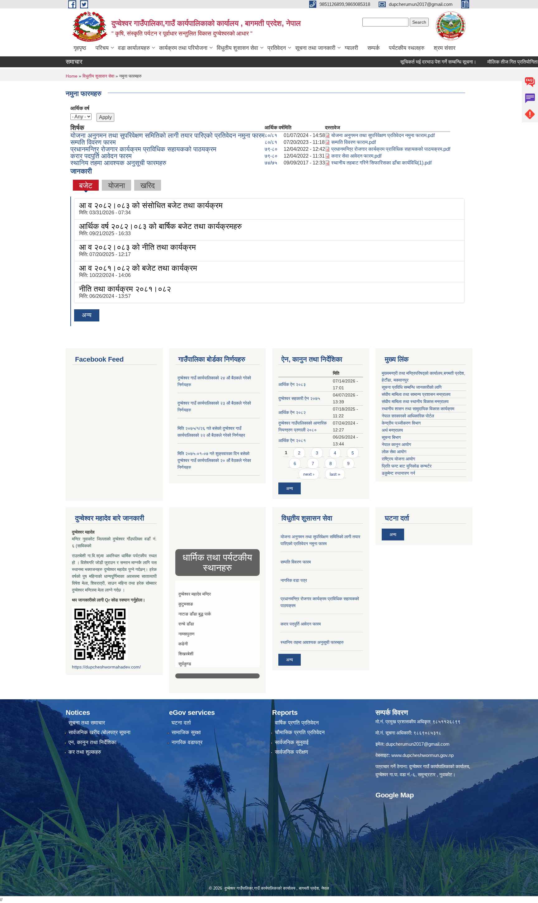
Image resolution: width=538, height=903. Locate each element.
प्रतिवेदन (276, 48)
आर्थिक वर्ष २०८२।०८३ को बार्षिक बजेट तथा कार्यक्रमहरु (160, 226)
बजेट (85, 185)
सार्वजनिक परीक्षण (291, 752)
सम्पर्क (373, 48)
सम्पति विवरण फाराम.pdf (353, 142)
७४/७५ (271, 162)
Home (72, 76)
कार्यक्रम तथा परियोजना (183, 48)
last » (335, 474)
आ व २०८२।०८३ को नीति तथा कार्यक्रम (137, 247)
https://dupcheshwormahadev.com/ (106, 666)
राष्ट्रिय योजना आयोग (398, 458)
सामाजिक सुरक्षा (186, 732)
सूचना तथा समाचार (86, 723)
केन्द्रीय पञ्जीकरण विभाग (401, 423)
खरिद (147, 185)
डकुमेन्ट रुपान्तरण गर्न (398, 473)
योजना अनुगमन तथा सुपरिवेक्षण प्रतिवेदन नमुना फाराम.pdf (383, 135)
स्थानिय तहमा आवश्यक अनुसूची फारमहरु (118, 162)
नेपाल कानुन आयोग (396, 444)
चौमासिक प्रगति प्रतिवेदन (300, 732)
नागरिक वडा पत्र (294, 580)
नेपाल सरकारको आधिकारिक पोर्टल (408, 415)
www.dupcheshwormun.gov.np (422, 755)
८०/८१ (271, 135)
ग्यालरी (351, 48)
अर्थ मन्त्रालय (392, 430)
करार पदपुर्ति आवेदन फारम (101, 155)
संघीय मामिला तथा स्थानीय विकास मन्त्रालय (415, 401)
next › (308, 474)
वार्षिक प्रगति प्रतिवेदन (297, 723)
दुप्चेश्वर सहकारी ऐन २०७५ (299, 398)
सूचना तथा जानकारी (315, 48)
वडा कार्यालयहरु (134, 48)
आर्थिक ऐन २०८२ (292, 412)
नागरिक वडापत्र (187, 742)
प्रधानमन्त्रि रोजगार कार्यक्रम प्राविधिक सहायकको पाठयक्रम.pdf (390, 149)
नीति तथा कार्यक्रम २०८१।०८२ (125, 288)
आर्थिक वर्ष (79, 108)
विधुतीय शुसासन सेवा (237, 48)
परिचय (102, 48)
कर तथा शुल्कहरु (84, 752)
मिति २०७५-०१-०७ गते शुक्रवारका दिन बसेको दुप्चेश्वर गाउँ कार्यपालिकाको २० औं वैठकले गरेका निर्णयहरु (214, 460)
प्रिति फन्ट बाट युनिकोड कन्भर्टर (407, 465)
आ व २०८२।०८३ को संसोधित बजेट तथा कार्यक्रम (151, 205)
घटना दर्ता (181, 723)
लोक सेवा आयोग (394, 451)
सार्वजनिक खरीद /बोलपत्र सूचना (99, 732)
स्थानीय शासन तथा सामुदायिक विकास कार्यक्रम (418, 408)
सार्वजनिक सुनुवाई (292, 742)
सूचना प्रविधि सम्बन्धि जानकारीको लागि (411, 387)
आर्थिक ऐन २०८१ (292, 440)
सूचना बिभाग (391, 437)
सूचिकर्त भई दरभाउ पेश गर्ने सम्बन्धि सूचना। (418, 61)
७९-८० (271, 149)
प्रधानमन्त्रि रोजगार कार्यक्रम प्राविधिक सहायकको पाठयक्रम (143, 149)
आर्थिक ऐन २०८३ (292, 384)
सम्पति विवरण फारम (93, 142)
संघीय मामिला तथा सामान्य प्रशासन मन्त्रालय (416, 394)
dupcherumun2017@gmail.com (418, 744)
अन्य (87, 315)
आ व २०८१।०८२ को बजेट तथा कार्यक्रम (138, 268)
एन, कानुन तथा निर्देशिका (92, 742)
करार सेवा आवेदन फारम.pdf (356, 156)
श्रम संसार (444, 48)
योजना (116, 185)
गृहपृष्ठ (79, 48)
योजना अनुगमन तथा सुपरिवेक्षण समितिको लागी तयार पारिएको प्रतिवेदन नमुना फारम (167, 135)
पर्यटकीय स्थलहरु (406, 48)
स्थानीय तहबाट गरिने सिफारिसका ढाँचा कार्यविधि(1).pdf (381, 162)
